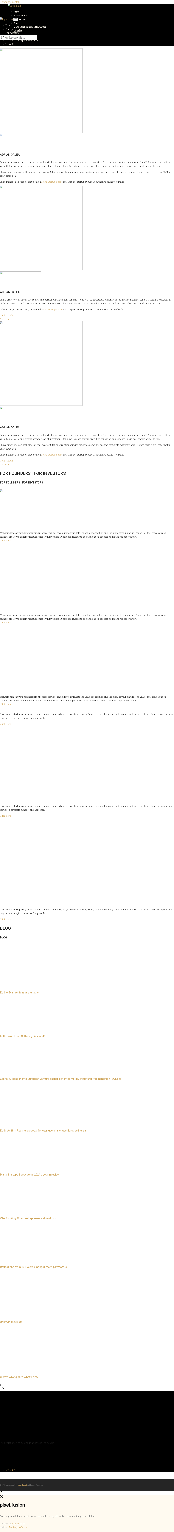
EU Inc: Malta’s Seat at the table (19, 993)
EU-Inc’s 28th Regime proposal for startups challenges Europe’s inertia (43, 1131)
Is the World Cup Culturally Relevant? (22, 1036)
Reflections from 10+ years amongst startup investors (33, 1267)
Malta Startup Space (52, 181)
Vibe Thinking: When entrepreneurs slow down (28, 1218)
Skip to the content (10, 1)
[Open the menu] (15, 19)
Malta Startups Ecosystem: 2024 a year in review (29, 1175)
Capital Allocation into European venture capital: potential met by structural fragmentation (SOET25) (61, 1079)
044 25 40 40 (18, 1523)
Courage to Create (11, 1322)
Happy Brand (22, 1485)
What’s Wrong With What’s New (19, 1377)
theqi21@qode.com (18, 1527)
